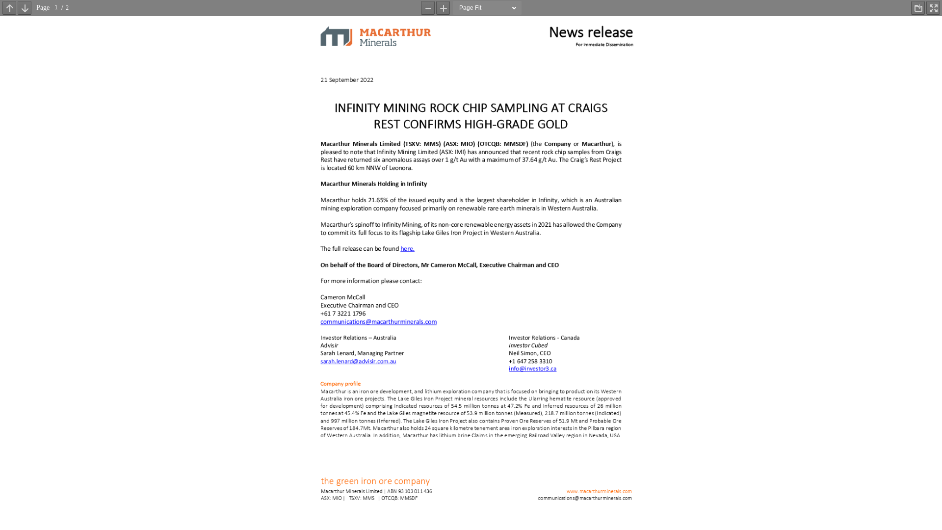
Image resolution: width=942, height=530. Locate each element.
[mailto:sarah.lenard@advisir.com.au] (358, 363)
